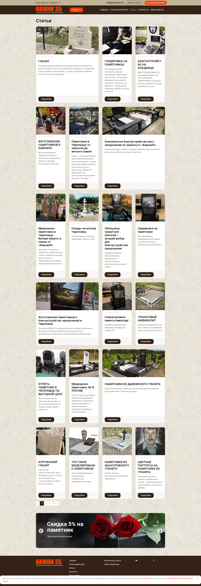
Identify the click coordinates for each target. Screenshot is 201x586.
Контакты (143, 10)
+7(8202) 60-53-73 (115, 3)
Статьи (133, 10)
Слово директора (119, 10)
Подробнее (46, 99)
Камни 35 (146, 578)
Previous (41, 531)
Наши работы (157, 10)
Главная (104, 10)
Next (160, 531)
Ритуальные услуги (112, 560)
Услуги (76, 10)
